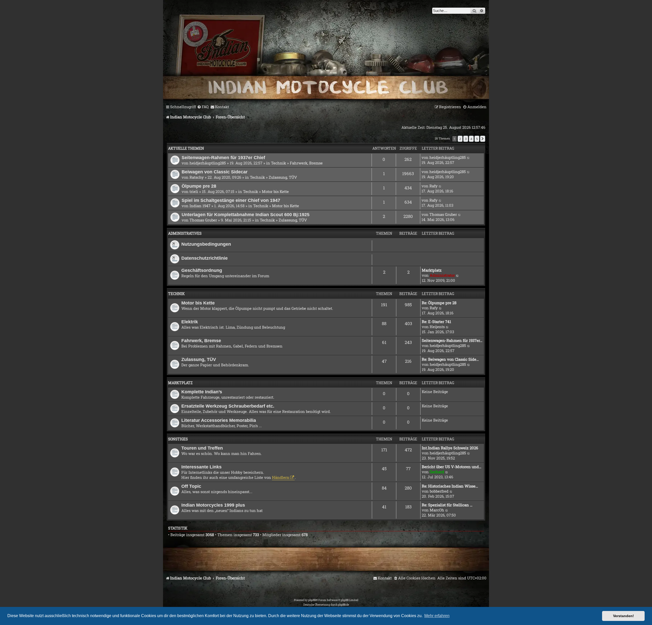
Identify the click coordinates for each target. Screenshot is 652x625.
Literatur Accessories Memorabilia (218, 420)
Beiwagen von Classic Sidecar (215, 171)
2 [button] (460, 138)
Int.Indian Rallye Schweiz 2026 (450, 447)
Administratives (184, 233)
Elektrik (189, 321)
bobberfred (439, 491)
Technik (278, 162)
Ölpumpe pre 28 (199, 186)
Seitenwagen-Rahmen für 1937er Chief (223, 157)
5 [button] (477, 138)
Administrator (442, 275)
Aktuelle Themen (186, 148)
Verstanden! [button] (623, 616)
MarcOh (437, 509)
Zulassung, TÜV (283, 177)
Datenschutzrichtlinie (204, 258)
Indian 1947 (199, 205)
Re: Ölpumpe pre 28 (439, 302)
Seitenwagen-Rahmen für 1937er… (452, 340)
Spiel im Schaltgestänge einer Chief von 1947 (231, 200)
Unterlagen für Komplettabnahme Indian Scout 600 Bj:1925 (245, 214)
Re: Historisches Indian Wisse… (450, 486)
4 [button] (471, 138)
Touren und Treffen (202, 448)
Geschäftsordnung (201, 270)
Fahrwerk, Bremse (306, 162)
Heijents (437, 326)
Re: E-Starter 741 (436, 321)
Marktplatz (432, 270)
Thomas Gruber (203, 220)
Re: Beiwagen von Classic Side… (450, 359)
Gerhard (437, 471)
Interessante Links (201, 466)
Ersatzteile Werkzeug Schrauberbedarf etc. (227, 406)
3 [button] (466, 138)
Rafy (433, 185)
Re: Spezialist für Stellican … (447, 504)
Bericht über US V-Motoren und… (451, 466)
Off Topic (191, 486)
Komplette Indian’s (201, 391)
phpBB (312, 600)
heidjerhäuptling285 (207, 162)
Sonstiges (178, 439)
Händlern (280, 477)
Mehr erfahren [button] (437, 616)
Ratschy (196, 177)
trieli (193, 191)
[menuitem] (203, 107)
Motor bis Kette (275, 191)
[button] (482, 139)
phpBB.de (343, 604)
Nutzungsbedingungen (206, 244)
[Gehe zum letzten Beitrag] (468, 157)
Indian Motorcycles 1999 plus (213, 505)
